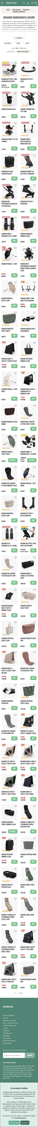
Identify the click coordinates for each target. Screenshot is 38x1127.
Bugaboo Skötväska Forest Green (26, 702)
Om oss (5, 1018)
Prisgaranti (7, 1038)
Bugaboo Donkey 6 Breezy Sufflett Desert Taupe (28, 762)
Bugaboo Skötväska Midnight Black (26, 360)
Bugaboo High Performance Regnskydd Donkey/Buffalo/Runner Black (28, 267)
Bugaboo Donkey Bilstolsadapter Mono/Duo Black (25, 141)
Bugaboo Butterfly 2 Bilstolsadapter (26, 514)
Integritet (6, 1031)
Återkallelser (7, 1043)
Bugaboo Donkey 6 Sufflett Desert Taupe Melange (8, 670)
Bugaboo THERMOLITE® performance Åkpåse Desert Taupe (8, 917)
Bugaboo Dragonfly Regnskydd (7, 702)
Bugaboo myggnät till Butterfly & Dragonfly (27, 172)
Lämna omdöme (8, 1015)
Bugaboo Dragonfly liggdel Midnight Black (8, 823)
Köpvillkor (6, 1036)
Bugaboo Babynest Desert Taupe (26, 607)
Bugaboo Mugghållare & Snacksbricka (27, 330)
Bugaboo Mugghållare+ (8, 109)
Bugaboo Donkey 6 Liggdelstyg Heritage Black (27, 575)
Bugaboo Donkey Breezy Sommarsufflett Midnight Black (27, 391)
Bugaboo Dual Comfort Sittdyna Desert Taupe (8, 574)
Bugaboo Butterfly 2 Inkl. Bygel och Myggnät (28, 544)
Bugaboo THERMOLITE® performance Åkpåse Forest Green (8, 949)
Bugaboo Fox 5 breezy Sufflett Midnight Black (28, 732)
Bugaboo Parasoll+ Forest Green (7, 453)
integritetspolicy (20, 1118)
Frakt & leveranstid (9, 1026)
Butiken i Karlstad (9, 1020)
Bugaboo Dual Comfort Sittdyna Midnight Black (9, 484)
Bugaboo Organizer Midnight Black (26, 235)
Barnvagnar (16, 10)
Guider (5, 1028)
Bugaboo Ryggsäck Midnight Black (7, 855)
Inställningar (14, 1123)
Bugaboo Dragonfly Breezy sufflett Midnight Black (7, 608)
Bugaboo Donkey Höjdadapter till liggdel (9, 235)
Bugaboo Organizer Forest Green (7, 330)
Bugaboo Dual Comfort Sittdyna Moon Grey (8, 732)
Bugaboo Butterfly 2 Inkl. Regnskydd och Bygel (9, 80)
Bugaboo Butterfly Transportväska (7, 172)
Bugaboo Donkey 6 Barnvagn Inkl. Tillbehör (28, 453)
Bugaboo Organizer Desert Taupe (7, 514)
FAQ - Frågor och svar (10, 1023)
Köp (14, 86)
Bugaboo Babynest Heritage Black (7, 886)
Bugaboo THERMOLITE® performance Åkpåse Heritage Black (27, 824)
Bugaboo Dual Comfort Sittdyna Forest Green (27, 423)
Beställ (32, 460)
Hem (8, 10)
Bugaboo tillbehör (19, 11)
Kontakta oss (7, 1033)
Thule (27, 43)
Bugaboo (26, 10)
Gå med (30, 1055)
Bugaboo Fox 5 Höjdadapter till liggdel (9, 544)
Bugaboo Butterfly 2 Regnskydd (26, 203)
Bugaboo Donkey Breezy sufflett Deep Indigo (27, 948)
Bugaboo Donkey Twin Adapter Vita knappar (27, 299)
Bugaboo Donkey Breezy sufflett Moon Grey (8, 980)
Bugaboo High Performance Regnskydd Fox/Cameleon (9, 204)
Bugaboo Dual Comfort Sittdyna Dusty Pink (27, 669)
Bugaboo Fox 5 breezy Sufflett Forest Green (8, 793)
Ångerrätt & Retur (9, 1041)
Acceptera (24, 1123)
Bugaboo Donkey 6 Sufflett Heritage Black (9, 360)
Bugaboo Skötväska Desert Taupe (7, 639)
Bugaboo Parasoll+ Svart (9, 264)
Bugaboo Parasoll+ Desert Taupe (7, 299)
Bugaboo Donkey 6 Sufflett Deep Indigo (26, 793)
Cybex (18, 43)
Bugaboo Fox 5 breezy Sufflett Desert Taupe (8, 762)
